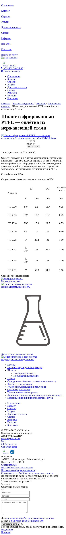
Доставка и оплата (11, 27)
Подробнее (7, 529)
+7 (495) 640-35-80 (10, 438)
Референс (6, 38)
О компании (7, 5)
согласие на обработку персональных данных (30, 518)
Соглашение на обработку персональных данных (27, 473)
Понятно (5, 532)
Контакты (6, 49)
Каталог (5, 10)
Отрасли (5, 16)
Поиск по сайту (9, 55)
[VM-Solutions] (9, 57)
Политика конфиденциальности (18, 470)
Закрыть (5, 484)
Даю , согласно (28, 519)
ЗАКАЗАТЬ (33, 147)
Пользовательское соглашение (17, 467)
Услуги (5, 22)
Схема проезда (9, 465)
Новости (5, 44)
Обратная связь (9, 446)
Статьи (5, 33)
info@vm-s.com (9, 444)
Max (3, 441)
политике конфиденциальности (27, 521)
